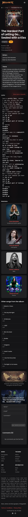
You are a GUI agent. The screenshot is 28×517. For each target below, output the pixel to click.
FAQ (16, 470)
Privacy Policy (17, 508)
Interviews (17, 461)
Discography (4, 454)
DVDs (2, 461)
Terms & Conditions (6, 508)
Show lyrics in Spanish (19, 94)
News (16, 468)
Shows (3, 470)
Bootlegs (3, 472)
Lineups (17, 459)
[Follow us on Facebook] (13, 513)
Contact (17, 472)
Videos (3, 459)
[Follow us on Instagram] (15, 513)
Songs (6, 7)
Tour (2, 468)
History (17, 454)
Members (17, 456)
